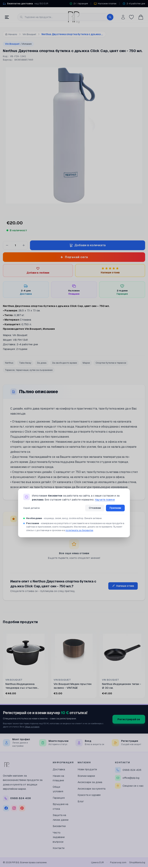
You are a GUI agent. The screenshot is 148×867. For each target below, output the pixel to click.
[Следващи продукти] (144, 664)
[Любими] (131, 17)
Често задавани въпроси (59, 837)
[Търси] (110, 17)
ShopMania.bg (137, 862)
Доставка (59, 769)
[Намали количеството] (7, 245)
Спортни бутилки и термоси (111, 362)
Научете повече (105, 499)
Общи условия (32, 726)
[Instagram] (14, 808)
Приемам (115, 508)
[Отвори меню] (7, 17)
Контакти (58, 848)
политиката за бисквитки (79, 530)
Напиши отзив (125, 585)
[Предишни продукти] (3, 664)
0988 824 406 (132, 770)
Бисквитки (59, 826)
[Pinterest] (22, 808)
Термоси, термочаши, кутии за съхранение (29, 370)
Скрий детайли (31, 508)
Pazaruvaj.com (118, 862)
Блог (81, 801)
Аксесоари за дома (90, 782)
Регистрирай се (128, 719)
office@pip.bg (131, 777)
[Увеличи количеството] (24, 245)
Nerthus (9, 362)
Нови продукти (87, 769)
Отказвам (95, 508)
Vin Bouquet (18, 43)
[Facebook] (6, 808)
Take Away (25, 362)
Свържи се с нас (133, 785)
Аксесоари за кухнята (91, 788)
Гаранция (59, 797)
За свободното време (64, 362)
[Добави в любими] (43, 635)
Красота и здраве (89, 795)
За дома (41, 362)
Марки (86, 362)
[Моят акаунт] (123, 17)
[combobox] (65, 17)
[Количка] (140, 17)
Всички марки (86, 775)
